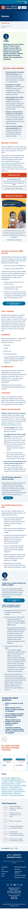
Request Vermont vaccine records (14, 600)
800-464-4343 (14, 897)
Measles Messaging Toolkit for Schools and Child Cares (16, 808)
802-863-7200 (14, 898)
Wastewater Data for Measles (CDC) (14, 188)
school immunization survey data (10, 162)
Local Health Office (13, 467)
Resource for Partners (14, 196)
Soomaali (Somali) (6, 791)
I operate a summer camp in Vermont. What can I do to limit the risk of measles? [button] (14, 730)
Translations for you (24, 7)
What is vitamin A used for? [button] (14, 704)
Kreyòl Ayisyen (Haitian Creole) (10, 783)
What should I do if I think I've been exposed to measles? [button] (14, 709)
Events (25, 1)
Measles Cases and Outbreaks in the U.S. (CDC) (16, 814)
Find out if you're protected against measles (14, 303)
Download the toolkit (13, 200)
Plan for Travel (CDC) (15, 821)
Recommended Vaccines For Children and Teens (14, 183)
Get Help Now (4, 871)
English (11, 782)
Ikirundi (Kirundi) (6, 785)
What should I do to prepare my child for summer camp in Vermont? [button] (13, 722)
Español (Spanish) (19, 791)
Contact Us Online (13, 895)
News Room (17, 869)
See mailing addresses (13, 892)
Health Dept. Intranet (20, 877)
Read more (8, 498)
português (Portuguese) (15, 789)
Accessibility (4, 867)
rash (6, 357)
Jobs (2, 869)
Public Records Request (20, 875)
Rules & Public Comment (20, 867)
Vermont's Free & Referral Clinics (11, 425)
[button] (3, 7)
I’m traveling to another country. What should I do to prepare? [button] (14, 715)
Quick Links (19, 1)
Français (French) (20, 782)
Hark (17, 905)
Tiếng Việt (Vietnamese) (17, 795)
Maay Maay (17, 785)
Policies (3, 873)
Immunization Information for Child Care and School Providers (17, 833)
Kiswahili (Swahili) (7, 793)
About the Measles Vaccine (14, 179)
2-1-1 (14, 419)
